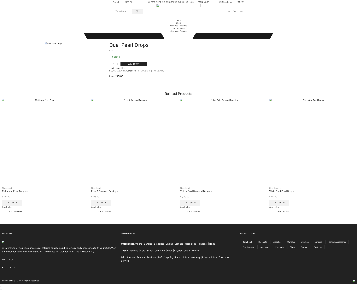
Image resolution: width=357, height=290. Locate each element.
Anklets (138, 244)
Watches (318, 247)
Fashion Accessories (337, 242)
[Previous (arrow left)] (0, 289)
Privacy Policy (209, 257)
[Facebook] (237, 2)
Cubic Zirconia (191, 250)
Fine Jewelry (20, 35)
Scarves (304, 247)
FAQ (160, 257)
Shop (178, 23)
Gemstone (160, 250)
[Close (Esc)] (0, 286)
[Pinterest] (243, 2)
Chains (169, 244)
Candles (291, 242)
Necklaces (190, 244)
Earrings (179, 244)
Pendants (203, 244)
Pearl (170, 250)
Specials (130, 257)
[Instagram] (241, 2)
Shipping (168, 257)
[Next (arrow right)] (1, 289)
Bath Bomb (248, 242)
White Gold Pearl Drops (281, 191)
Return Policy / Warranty (187, 257)
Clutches (305, 242)
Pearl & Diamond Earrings (104, 191)
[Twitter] (239, 2)
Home (178, 20)
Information (178, 28)
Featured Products (178, 25)
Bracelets (159, 244)
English (116, 2)
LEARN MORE (203, 2)
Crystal (178, 250)
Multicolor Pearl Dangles (14, 191)
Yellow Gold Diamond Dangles (196, 191)
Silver (150, 250)
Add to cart (134, 64)
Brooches (277, 242)
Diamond (133, 250)
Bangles (148, 244)
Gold (142, 250)
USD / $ (128, 2)
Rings (212, 244)
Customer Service (178, 31)
